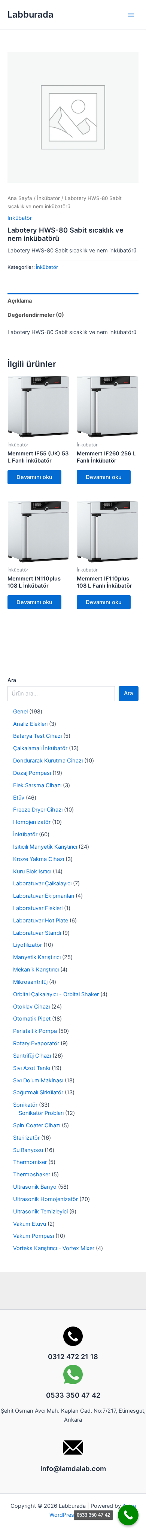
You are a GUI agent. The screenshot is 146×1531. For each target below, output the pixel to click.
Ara (11, 680)
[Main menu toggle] (131, 14)
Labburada (30, 14)
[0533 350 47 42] (128, 1515)
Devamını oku (34, 477)
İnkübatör (48, 198)
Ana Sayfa (19, 198)
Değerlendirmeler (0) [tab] (35, 315)
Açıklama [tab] (19, 300)
